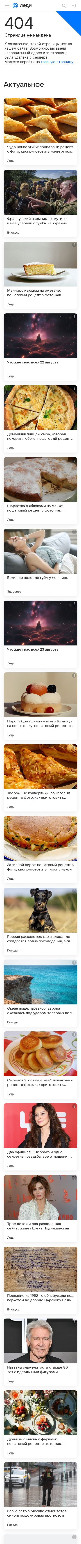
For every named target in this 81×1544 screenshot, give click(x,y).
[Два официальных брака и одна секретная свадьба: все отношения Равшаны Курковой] (40, 1136)
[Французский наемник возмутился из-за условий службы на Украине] (40, 203)
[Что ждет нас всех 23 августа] (40, 634)
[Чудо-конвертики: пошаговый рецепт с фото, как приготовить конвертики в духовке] (40, 131)
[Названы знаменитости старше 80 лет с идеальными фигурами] (40, 1352)
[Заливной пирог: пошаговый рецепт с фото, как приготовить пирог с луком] (40, 849)
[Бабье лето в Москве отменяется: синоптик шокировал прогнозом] (40, 1495)
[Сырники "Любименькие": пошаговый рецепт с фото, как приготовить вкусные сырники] (40, 1065)
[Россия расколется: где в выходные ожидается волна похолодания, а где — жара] (40, 921)
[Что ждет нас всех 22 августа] (40, 347)
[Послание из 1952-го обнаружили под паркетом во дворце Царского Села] (40, 1280)
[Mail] (15, 5)
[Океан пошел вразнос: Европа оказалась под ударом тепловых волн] (40, 993)
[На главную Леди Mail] (25, 5)
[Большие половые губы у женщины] (40, 562)
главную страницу (57, 61)
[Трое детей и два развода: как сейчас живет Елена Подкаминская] (40, 1208)
